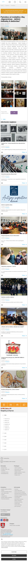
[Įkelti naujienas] (9, 2)
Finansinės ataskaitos (5, 498)
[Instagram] (7, 520)
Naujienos (7, 5)
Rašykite (3, 514)
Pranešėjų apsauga (18, 496)
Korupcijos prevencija (18, 502)
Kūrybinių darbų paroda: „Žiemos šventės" (10, 389)
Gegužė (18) (7, 422)
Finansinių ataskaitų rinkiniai (6, 491)
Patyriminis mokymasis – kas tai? (8, 266)
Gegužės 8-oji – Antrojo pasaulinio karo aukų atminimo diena (13, 144)
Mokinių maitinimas (18, 473)
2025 (5, 433)
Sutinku (14, 559)
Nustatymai (14, 551)
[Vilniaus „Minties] (3, 1)
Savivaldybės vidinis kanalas (9, 461)
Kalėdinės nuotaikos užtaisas (7, 297)
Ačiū (13, 112)
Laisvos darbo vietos (18, 490)
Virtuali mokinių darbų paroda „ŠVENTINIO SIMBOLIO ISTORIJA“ (12, 358)
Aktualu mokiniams (18, 500)
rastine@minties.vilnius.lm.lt (8, 534)
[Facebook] (2, 520)
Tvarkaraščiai (6, 458)
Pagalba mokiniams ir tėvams (20, 472)
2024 (5, 436)
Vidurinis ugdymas (18, 467)
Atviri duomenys (18, 506)
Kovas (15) (7, 426)
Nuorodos (16, 489)
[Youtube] (4, 520)
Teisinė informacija (18, 504)
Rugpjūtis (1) (7, 418)
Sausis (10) (7, 429)
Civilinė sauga (17, 503)
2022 (5, 443)
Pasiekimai (3, 470)
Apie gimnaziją (4, 467)
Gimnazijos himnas (4, 472)
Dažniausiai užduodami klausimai (21, 494)
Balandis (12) (7, 424)
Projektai (2, 494)
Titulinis (2, 5)
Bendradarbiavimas (4, 473)
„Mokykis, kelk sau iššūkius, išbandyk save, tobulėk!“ (12, 326)
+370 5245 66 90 (7, 533)
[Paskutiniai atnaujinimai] (15, 2)
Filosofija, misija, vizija (5, 469)
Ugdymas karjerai (18, 470)
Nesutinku (14, 555)
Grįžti (4, 119)
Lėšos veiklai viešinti (5, 493)
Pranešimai (13, 5)
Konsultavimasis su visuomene (20, 493)
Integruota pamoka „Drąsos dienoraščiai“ (10, 235)
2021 (5, 446)
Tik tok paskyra (17, 497)
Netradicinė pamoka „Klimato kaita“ (9, 174)
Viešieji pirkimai (4, 496)
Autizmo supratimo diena (6, 204)
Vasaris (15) (7, 427)
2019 (5, 449)
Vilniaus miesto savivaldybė (15, 525)
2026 (5, 415)
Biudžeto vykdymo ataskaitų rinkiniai (6, 490)
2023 (5, 439)
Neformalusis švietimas (19, 469)
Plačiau (23, 152)
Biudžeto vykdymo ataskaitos (6, 497)
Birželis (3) (7, 420)
